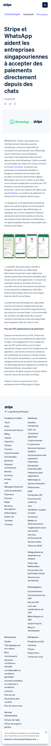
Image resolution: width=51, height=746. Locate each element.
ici (13, 381)
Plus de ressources (13, 705)
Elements (8, 460)
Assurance (33, 516)
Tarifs (7, 422)
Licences (8, 691)
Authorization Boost (13, 430)
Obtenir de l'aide (12, 719)
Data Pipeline (10, 456)
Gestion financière (36, 483)
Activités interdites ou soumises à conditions (13, 684)
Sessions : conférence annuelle (9, 663)
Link (6, 483)
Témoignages (43, 14)
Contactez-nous (35, 656)
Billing (7, 434)
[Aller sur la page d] (8, 407)
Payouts (8, 498)
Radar (7, 502)
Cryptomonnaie (11, 453)
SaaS (30, 491)
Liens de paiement (13, 490)
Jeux (30, 505)
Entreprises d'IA (35, 495)
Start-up (32, 429)
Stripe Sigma (10, 512)
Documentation (35, 591)
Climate (8, 445)
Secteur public (34, 541)
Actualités (28, 14)
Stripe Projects (35, 623)
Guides (7, 641)
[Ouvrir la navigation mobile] (45, 5)
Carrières (32, 645)
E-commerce (34, 444)
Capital (7, 437)
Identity (8, 471)
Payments (9, 494)
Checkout (9, 441)
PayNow (14, 193)
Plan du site (9, 694)
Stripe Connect (39, 163)
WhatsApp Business (36, 309)
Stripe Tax (9, 516)
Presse (31, 649)
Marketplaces (34, 479)
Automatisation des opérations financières (37, 458)
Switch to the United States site (20, 739)
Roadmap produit (36, 641)
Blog (6, 652)
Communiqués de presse (18, 14)
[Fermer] (46, 733)
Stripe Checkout (15, 166)
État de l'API (33, 602)
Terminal (8, 520)
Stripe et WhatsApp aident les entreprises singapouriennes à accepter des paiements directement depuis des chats (26, 59)
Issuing (7, 479)
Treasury (8, 524)
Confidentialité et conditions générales (12, 673)
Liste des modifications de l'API (36, 609)
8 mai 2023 (9, 99)
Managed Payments (13, 486)
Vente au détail (35, 545)
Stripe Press (33, 652)
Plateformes (34, 487)
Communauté (10, 656)
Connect (8, 449)
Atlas (6, 426)
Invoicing (8, 475)
